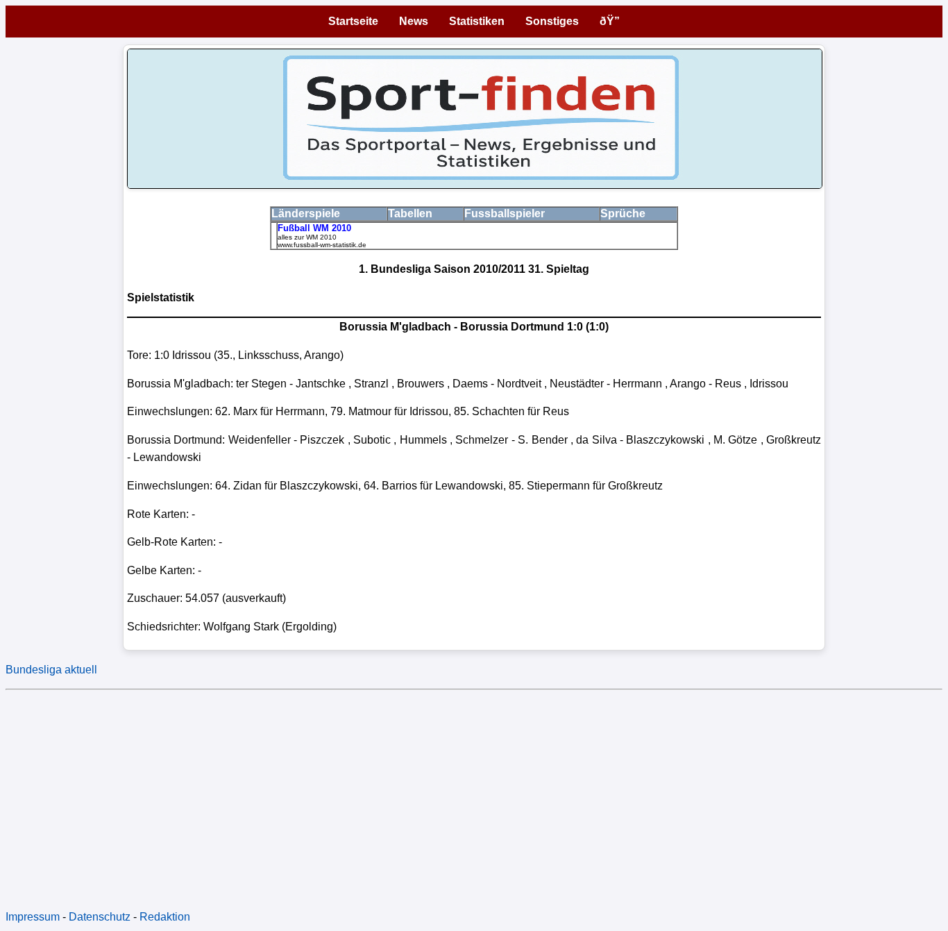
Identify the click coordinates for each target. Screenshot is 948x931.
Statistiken (477, 21)
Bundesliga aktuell (51, 670)
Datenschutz (99, 917)
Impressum (33, 917)
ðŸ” (610, 21)
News (413, 21)
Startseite (353, 21)
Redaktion (164, 917)
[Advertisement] (422, 793)
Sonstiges (552, 21)
